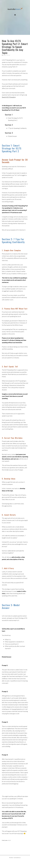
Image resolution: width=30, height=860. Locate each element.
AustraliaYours (15, 9)
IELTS (9, 840)
